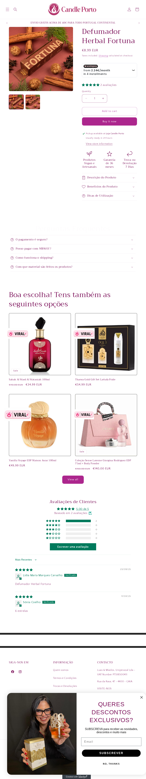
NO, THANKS (111, 764)
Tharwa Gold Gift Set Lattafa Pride (95, 379)
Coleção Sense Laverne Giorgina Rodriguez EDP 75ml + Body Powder (103, 462)
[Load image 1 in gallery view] (16, 102)
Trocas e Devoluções (65, 686)
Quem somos (61, 670)
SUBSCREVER (111, 753)
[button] (7, 9)
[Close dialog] (141, 697)
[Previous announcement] (7, 23)
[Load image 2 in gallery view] (32, 102)
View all (73, 479)
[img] (24, 570)
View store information (99, 143)
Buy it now (109, 121)
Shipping (103, 56)
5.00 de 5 (82, 509)
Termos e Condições (65, 678)
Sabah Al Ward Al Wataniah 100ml (29, 379)
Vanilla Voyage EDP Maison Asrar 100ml (32, 460)
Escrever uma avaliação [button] (72, 546)
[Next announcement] (139, 23)
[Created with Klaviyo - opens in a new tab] (76, 777)
